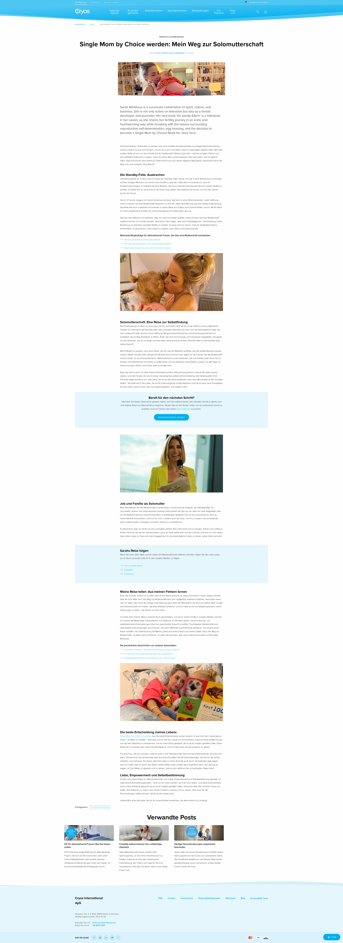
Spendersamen (153, 10)
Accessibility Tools (259, 898)
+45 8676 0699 (98, 925)
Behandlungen (200, 10)
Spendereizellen (177, 10)
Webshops (230, 898)
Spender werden (111, 2)
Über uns (233, 11)
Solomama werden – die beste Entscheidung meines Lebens (152, 649)
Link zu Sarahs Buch (133, 565)
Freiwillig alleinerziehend (100, 807)
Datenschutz (187, 898)
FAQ (160, 898)
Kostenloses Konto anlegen (171, 417)
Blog (92, 24)
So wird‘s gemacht (133, 11)
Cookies (172, 898)
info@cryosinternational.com (104, 923)
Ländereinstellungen (258, 2)
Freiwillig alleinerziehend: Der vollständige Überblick (148, 243)
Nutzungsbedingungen (209, 898)
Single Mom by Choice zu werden (135, 736)
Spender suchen (115, 11)
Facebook (128, 574)
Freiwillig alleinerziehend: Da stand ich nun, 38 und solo (149, 658)
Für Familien (219, 11)
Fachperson (95, 2)
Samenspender (184, 409)
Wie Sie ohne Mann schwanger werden (142, 239)
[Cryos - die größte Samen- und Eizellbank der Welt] (82, 12)
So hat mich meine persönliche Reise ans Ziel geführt (148, 654)
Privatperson (81, 2)
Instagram (128, 569)
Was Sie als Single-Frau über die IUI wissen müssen (147, 248)
